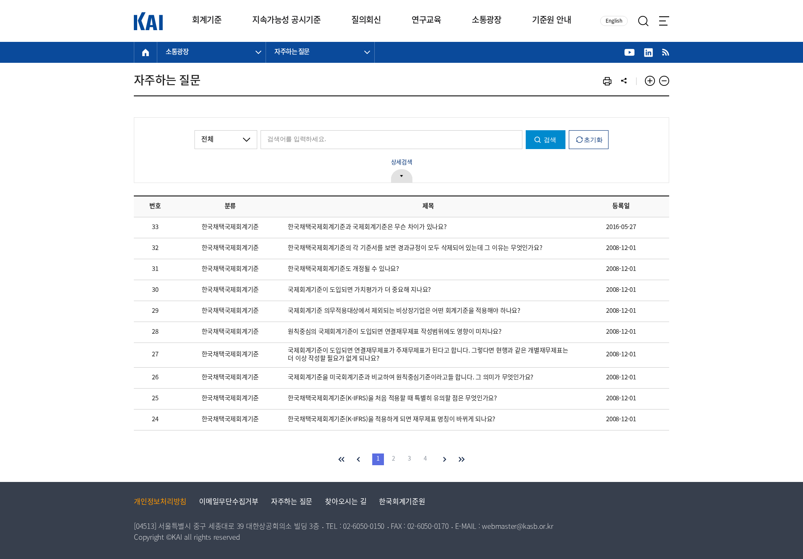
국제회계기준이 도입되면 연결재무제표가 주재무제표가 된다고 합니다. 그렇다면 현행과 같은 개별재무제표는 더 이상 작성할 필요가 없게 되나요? (428, 355)
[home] (145, 52)
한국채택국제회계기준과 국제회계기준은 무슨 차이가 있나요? (367, 227)
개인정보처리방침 (160, 502)
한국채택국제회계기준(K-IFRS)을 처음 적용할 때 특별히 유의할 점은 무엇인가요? (392, 398)
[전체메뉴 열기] (664, 21)
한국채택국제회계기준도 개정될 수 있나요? (343, 269)
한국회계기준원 (402, 502)
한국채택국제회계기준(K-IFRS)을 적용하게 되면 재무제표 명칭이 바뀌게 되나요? (391, 419)
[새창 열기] (629, 52)
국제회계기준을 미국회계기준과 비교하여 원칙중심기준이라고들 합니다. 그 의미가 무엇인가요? (410, 377)
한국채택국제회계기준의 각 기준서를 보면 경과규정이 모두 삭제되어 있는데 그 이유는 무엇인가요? (415, 248)
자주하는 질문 (291, 502)
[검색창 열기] (643, 21)
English (614, 21)
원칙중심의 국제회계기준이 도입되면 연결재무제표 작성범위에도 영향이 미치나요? (394, 332)
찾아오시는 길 (345, 502)
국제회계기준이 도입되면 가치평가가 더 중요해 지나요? (359, 290)
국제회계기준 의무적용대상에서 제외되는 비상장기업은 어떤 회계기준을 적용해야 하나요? (404, 311)
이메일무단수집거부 (228, 502)
